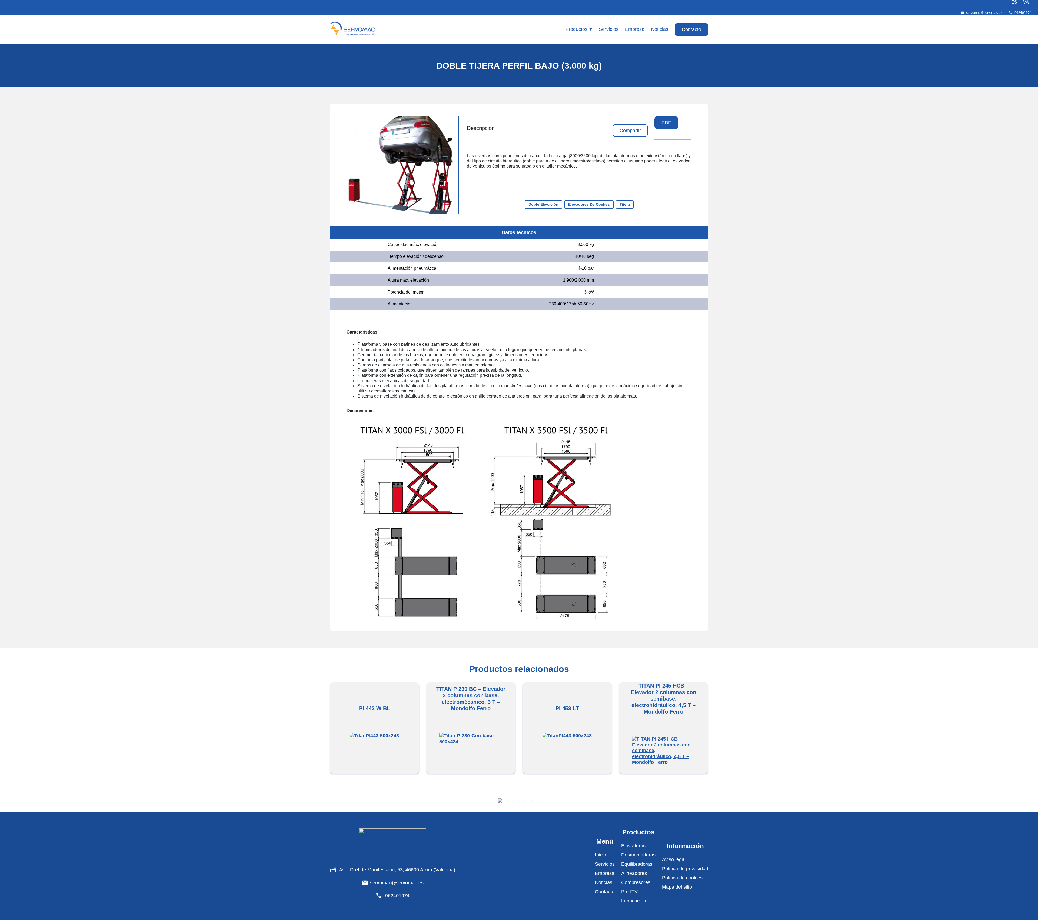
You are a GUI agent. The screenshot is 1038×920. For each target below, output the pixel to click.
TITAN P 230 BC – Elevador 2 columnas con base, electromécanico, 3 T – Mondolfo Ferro (470, 698)
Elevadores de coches (589, 204)
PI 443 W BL (374, 708)
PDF (666, 122)
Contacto (691, 29)
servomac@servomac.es (984, 13)
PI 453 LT (567, 708)
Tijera (625, 204)
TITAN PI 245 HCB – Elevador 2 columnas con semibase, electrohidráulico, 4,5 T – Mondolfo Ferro (663, 699)
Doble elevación (543, 204)
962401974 (1023, 13)
